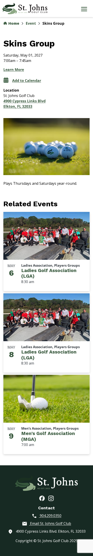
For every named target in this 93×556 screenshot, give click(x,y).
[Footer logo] (46, 482)
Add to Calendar (26, 80)
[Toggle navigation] (84, 9)
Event (31, 23)
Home (13, 23)
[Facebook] (42, 498)
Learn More (13, 69)
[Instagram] (51, 498)
